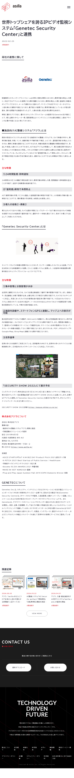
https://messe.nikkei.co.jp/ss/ (43, 407)
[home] (11, 7)
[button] (69, 7)
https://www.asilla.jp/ (21, 447)
